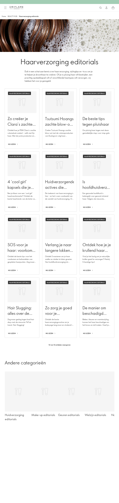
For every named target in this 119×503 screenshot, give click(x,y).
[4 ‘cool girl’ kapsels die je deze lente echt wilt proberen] (22, 181)
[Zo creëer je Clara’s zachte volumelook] (22, 118)
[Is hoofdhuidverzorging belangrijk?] (97, 181)
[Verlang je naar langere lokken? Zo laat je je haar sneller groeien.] (59, 245)
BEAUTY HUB (12, 16)
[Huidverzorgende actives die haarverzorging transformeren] (59, 181)
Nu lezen (12, 144)
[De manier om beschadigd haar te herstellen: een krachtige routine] (97, 308)
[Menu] (5, 8)
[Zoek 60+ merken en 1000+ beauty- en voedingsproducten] (100, 7)
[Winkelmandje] (113, 7)
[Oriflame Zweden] (16, 7)
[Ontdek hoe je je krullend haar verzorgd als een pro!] (97, 245)
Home (4, 16)
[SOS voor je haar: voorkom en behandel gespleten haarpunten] (22, 245)
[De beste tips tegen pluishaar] (97, 118)
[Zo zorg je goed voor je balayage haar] (59, 308)
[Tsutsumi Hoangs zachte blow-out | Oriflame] (59, 118)
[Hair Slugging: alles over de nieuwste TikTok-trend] (22, 308)
